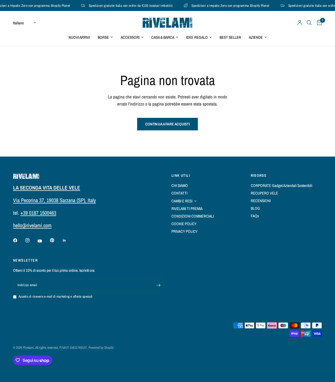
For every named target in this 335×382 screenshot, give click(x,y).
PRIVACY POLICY (184, 231)
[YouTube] (43, 241)
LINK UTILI (180, 175)
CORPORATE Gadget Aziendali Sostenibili (281, 185)
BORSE (103, 37)
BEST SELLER (230, 37)
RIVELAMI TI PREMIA (187, 208)
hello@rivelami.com (32, 225)
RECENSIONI (261, 200)
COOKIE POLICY (184, 223)
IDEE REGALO (197, 37)
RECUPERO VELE (264, 193)
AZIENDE (256, 37)
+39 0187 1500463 (38, 212)
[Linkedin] (68, 240)
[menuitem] (79, 37)
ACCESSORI (130, 37)
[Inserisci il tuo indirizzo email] (158, 285)
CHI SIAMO (179, 185)
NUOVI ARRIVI (79, 37)
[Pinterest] (56, 240)
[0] (318, 23)
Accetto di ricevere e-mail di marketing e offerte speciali (55, 296)
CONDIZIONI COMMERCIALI (192, 216)
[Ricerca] (309, 23)
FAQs (255, 216)
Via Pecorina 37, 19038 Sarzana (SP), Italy (54, 200)
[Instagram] (31, 240)
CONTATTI (179, 193)
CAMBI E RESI (181, 201)
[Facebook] (19, 240)
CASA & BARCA (162, 37)
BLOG (255, 208)
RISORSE (259, 175)
